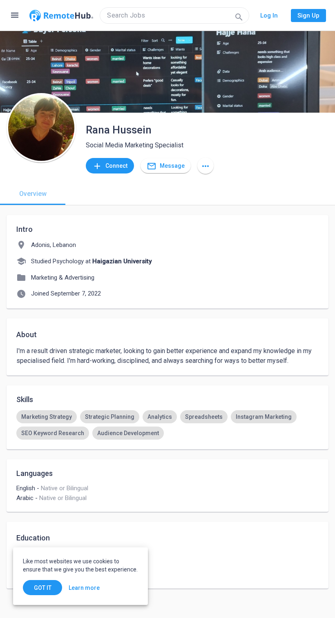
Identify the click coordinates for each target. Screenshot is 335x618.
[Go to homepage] (61, 15)
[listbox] (167, 425)
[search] (174, 15)
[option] (46, 416)
